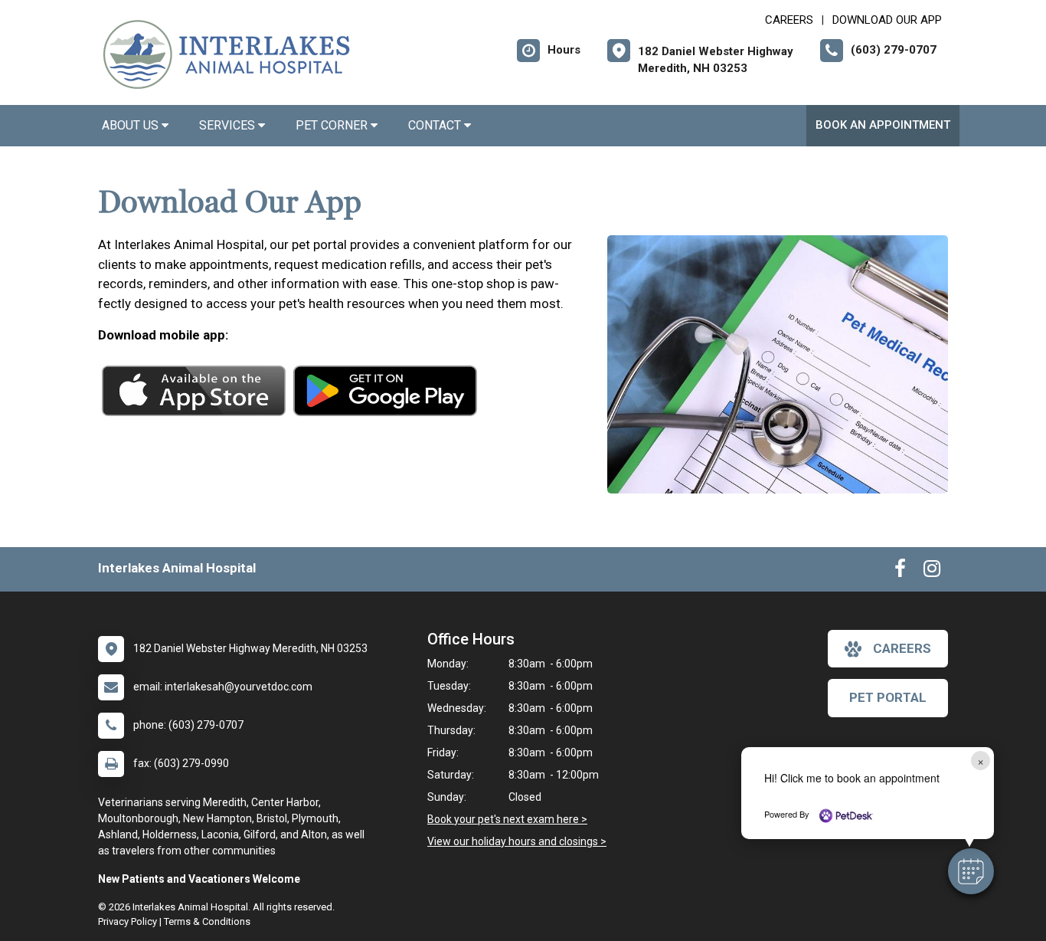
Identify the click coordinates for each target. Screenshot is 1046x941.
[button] (971, 871)
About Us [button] (132, 125)
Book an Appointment (883, 125)
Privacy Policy (127, 921)
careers (902, 648)
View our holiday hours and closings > (516, 841)
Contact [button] (436, 125)
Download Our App (887, 20)
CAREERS (789, 20)
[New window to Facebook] (900, 572)
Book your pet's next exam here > (507, 819)
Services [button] (228, 125)
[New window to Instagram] (932, 572)
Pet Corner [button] (333, 125)
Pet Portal (888, 697)
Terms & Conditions (207, 921)
